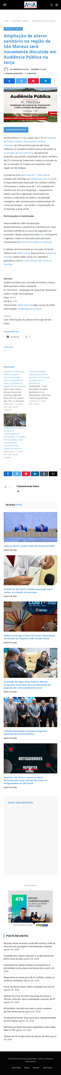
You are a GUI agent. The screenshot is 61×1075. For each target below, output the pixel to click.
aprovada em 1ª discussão (34, 174)
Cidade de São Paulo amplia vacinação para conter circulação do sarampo (28, 591)
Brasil (26, 1067)
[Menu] (5, 5)
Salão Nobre (23, 253)
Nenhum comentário (14, 73)
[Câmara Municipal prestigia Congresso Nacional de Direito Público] (30, 712)
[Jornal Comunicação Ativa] (30, 5)
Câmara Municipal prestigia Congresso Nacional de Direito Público (25, 732)
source (7, 315)
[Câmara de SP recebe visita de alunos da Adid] (30, 527)
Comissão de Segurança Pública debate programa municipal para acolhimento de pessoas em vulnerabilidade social (27, 684)
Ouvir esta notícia (16, 130)
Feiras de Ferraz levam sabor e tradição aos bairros (29, 986)
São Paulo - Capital (13, 29)
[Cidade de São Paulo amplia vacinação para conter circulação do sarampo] (30, 570)
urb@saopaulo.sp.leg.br (30, 308)
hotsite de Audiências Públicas (36, 241)
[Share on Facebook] (9, 81)
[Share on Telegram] (45, 81)
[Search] (56, 4)
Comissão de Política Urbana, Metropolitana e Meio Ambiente (30, 141)
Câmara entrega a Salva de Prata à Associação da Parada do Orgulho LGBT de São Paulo (29, 637)
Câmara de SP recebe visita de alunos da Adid (29, 545)
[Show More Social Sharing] (54, 81)
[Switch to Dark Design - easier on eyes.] (52, 5)
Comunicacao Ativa (20, 69)
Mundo (36, 1067)
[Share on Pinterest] (33, 81)
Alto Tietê (16, 1067)
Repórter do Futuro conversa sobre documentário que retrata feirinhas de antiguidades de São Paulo (25, 780)
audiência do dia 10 (40, 178)
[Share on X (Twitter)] (21, 81)
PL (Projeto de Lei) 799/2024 (18, 152)
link (42, 234)
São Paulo (47, 1067)
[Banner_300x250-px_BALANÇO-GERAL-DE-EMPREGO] (30, 908)
